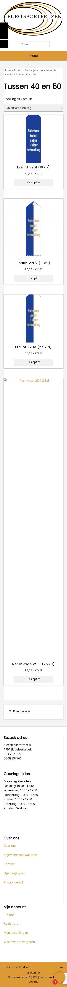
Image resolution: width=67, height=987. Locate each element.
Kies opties (33, 182)
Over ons (10, 846)
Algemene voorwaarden (20, 855)
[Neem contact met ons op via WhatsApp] (45, 967)
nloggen (10, 914)
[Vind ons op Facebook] (50, 967)
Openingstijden (14, 873)
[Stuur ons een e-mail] (40, 967)
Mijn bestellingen (16, 933)
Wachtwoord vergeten (19, 942)
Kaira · (33, 967)
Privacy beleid (13, 882)
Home (7, 70)
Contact (9, 864)
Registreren (12, 923)
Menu (33, 56)
